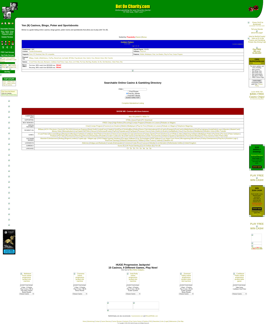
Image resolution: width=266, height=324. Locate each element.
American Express (80, 129)
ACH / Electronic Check (53, 129)
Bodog (61, 138)
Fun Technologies (143, 138)
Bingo (59, 134)
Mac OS (132, 117)
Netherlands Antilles (175, 143)
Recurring (127, 123)
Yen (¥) (157, 146)
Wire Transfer (109, 58)
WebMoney (198, 131)
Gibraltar (152, 143)
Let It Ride (76, 62)
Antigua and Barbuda (97, 143)
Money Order (57, 131)
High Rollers (117, 123)
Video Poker (115, 62)
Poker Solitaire (234, 134)
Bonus (144, 37)
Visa (92, 58)
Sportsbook (180, 136)
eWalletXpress (43, 58)
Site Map (180, 321)
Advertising (90, 321)
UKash (164, 131)
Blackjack (47, 62)
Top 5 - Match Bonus (9, 83)
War (121, 62)
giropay (205, 129)
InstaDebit (213, 129)
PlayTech (143, 51)
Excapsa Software (128, 138)
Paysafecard (78, 58)
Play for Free (168, 54)
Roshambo (94, 136)
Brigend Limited (71, 138)
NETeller (71, 58)
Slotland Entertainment (128, 140)
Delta (136, 129)
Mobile (142, 54)
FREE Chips (107, 123)
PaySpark (133, 131)
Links (162, 321)
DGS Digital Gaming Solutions (109, 138)
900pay (31, 58)
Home (84, 321)
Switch (89, 58)
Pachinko (216, 134)
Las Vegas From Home (170, 138)
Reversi (86, 136)
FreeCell (159, 134)
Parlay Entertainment (209, 138)
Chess (114, 134)
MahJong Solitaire (190, 134)
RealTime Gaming (112, 140)
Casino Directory (106, 321)
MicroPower (195, 138)
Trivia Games (208, 136)
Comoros (127, 143)
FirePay (51, 58)
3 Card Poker (33, 62)
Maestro (226, 129)
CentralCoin (101, 129)
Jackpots (125, 321)
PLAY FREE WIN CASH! (257, 177)
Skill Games (129, 136)
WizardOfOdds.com (152, 316)
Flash (31, 54)
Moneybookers (68, 131)
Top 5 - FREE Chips (9, 81)
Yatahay (159, 140)
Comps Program (178, 54)
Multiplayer (148, 54)
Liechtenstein (162, 143)
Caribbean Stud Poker (57, 62)
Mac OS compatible (48, 54)
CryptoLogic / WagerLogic (87, 138)
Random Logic (231, 138)
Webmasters (173, 321)
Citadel (36, 58)
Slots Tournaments (154, 136)
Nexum (94, 131)
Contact (97, 321)
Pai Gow (82, 62)
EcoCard (162, 129)
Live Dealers (159, 54)
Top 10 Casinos (7, 85)
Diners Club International (148, 129)
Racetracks (70, 136)
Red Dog (88, 62)
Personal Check (144, 131)
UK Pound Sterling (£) (134, 146)
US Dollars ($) (148, 146)
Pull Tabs (61, 136)
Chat (153, 54)
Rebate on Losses (154, 126)
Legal (166, 321)
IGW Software (156, 138)
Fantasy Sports (149, 134)
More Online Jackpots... (137, 270)
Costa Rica (136, 143)
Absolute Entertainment (49, 138)
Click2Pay (118, 129)
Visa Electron (188, 131)
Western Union (99, 58)
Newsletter (257, 63)
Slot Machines (107, 62)
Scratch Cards (112, 136)
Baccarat (40, 62)
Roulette (94, 62)
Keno (70, 62)
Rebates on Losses (152, 123)
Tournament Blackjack (194, 136)
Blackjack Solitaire (77, 134)
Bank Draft (92, 129)
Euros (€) (121, 146)
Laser (220, 129)
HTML (128, 120)
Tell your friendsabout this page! (257, 31)
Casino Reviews (117, 321)
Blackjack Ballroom (257, 155)
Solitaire (165, 136)
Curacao (145, 143)
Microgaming (185, 138)
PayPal (115, 131)
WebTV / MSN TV (142, 117)
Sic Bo (100, 62)
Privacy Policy (257, 214)
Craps (66, 62)
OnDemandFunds (104, 131)
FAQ (150, 321)
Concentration (123, 134)
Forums (106, 126)
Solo (84, 58)
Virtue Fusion (150, 140)
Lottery (180, 134)
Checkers (106, 134)
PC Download (37, 54)
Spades (172, 136)
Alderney (85, 143)
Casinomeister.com (137, 316)
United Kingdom (190, 143)
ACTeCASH (67, 129)
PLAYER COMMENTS (238, 44)
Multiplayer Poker (205, 134)
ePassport (170, 129)
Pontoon (53, 136)
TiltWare (141, 140)
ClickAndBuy (127, 129)
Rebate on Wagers (169, 126)
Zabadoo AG (168, 140)
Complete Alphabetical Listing (133, 103)
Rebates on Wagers (168, 123)
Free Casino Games (136, 321)
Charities (145, 321)
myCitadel (65, 58)
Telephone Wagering (184, 126)
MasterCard (57, 58)
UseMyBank (172, 131)
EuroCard (178, 129)
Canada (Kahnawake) (35, 51)
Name (138, 37)
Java (133, 120)
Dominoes (139, 134)
